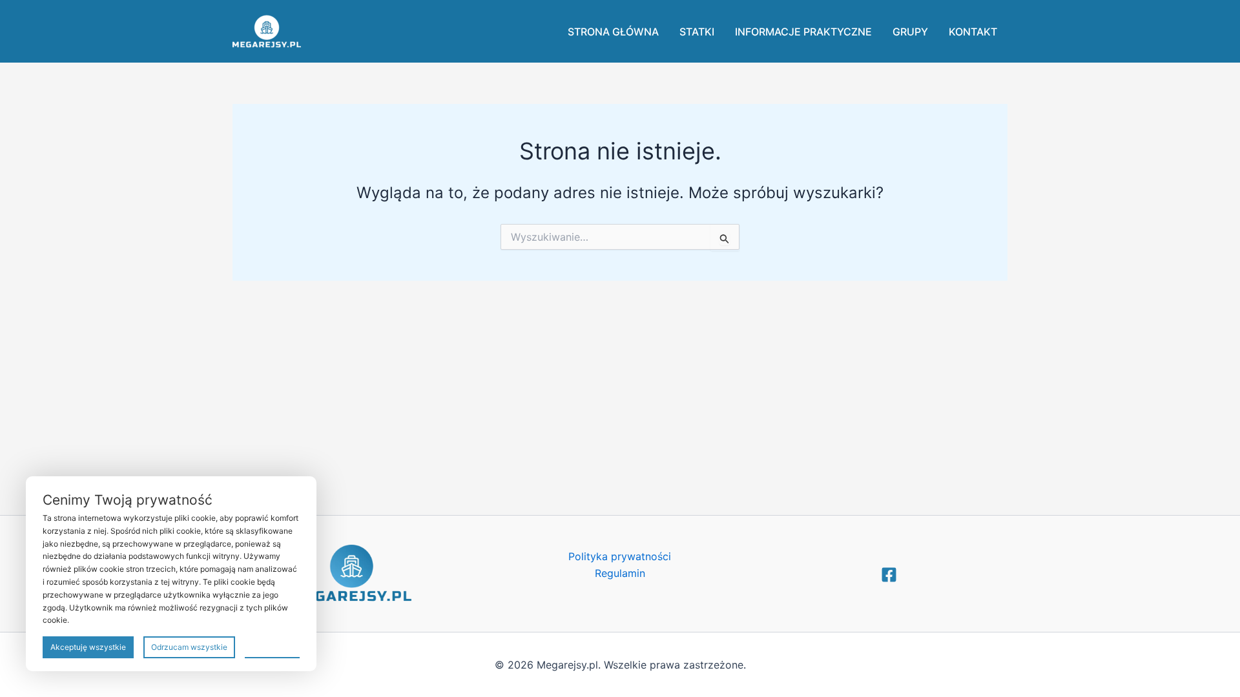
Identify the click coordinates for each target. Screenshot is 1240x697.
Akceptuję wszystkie (88, 647)
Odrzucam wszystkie (189, 647)
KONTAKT (973, 31)
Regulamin (620, 573)
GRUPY (910, 31)
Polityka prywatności (619, 556)
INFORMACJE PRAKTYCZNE (803, 31)
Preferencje (272, 646)
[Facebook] (889, 575)
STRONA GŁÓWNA (613, 31)
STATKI (696, 31)
